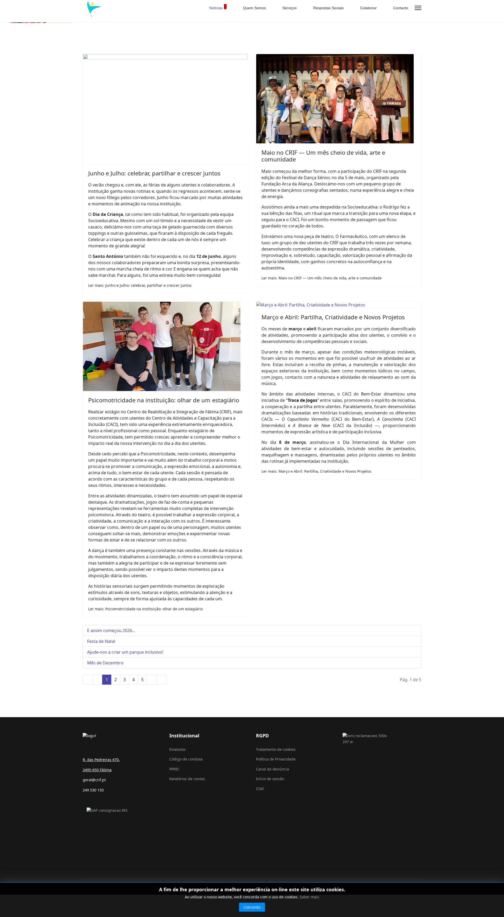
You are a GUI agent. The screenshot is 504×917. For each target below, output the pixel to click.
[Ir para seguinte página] (152, 680)
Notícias (216, 8)
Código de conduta (186, 759)
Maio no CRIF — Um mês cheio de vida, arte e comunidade (323, 155)
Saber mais (309, 896)
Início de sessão (270, 778)
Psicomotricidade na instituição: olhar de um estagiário (163, 400)
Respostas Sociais (328, 8)
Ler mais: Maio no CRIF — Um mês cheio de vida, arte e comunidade (321, 277)
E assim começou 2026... (111, 630)
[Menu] (418, 8)
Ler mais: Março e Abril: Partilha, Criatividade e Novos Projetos (316, 471)
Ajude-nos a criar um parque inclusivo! (125, 652)
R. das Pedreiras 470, (101, 759)
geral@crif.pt (94, 779)
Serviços (289, 8)
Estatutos (177, 749)
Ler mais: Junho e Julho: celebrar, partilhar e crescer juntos (140, 285)
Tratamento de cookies (276, 749)
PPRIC (174, 769)
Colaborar (368, 8)
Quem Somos (254, 8)
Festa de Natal (101, 641)
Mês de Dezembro (105, 663)
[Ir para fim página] (161, 680)
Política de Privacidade (276, 759)
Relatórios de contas (187, 778)
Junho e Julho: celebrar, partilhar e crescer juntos (154, 173)
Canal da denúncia (272, 769)
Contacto (400, 8)
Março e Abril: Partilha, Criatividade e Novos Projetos (333, 317)
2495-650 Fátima (97, 769)
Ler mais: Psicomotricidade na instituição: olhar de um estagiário (145, 608)
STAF (260, 788)
